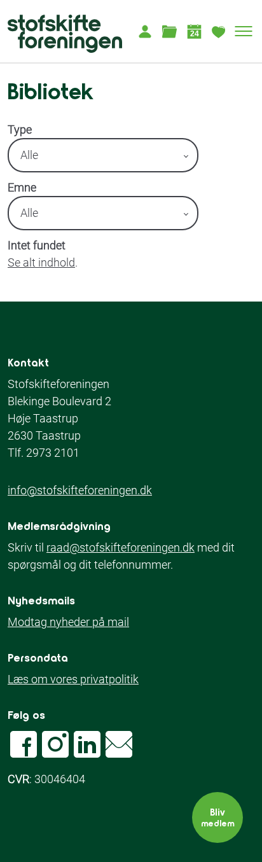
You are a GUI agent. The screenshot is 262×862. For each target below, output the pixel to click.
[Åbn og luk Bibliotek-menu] (169, 31)
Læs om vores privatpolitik (73, 679)
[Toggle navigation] (243, 31)
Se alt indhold (41, 262)
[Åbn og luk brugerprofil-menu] (144, 31)
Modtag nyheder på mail (68, 622)
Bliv (217, 816)
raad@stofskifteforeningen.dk (120, 547)
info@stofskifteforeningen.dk (80, 490)
